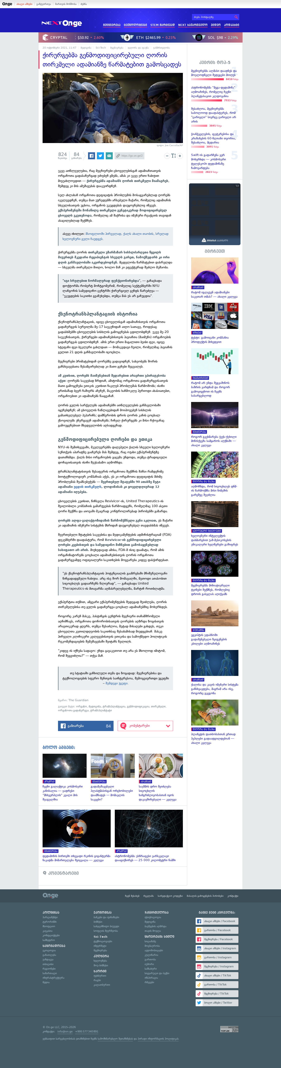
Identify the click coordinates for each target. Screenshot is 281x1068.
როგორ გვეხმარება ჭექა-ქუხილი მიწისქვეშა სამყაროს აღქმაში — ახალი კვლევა (214, 424)
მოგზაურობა (152, 945)
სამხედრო (49, 940)
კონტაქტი (233, 895)
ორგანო (81, 706)
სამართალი (50, 973)
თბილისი (48, 964)
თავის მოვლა (153, 930)
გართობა (150, 959)
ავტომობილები (154, 950)
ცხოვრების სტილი (159, 936)
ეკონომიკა (103, 912)
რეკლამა (148, 895)
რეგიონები (49, 968)
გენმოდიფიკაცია (138, 706)
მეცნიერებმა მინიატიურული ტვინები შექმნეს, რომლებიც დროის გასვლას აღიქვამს (214, 573)
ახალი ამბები (24, 4)
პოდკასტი (231, 25)
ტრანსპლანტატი (101, 710)
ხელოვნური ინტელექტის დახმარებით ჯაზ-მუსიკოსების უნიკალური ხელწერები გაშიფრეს (214, 524)
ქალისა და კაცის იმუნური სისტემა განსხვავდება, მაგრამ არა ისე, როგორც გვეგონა (214, 672)
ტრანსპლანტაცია (114, 706)
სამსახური (151, 968)
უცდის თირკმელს (87, 487)
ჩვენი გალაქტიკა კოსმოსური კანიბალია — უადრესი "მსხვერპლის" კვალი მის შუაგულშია (67, 778)
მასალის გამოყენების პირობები (205, 895)
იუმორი (149, 964)
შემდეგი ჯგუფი (117, 683)
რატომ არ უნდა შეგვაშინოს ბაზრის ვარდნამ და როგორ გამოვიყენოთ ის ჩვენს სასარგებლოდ (214, 373)
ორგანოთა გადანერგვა (73, 710)
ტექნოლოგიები (135, 25)
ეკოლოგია (49, 950)
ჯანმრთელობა (161, 47)
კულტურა (101, 956)
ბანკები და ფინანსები (106, 917)
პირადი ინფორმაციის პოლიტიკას (158, 1038)
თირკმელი (158, 706)
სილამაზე (150, 941)
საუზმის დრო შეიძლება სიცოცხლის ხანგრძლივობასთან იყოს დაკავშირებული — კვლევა (163, 778)
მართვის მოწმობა (66, 4)
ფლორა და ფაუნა (138, 47)
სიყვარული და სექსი (157, 973)
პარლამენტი (50, 917)
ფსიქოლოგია (153, 917)
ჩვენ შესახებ (132, 895)
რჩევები (149, 982)
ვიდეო (216, 25)
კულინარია (151, 954)
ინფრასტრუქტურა (53, 977)
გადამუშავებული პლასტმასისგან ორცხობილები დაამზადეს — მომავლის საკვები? (115, 778)
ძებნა (84, 4)
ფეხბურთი (100, 975)
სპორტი (100, 971)
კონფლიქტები (51, 935)
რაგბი (97, 980)
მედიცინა (86, 47)
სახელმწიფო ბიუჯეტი (106, 926)
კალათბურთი (102, 984)
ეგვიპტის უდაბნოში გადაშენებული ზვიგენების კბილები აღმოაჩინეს (214, 623)
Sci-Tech (101, 47)
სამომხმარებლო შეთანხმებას (115, 1038)
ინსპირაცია (151, 977)
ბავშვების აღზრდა (155, 926)
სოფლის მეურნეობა (106, 930)
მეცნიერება (112, 25)
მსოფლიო (49, 926)
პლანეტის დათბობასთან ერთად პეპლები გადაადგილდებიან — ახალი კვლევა (214, 722)
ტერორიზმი (50, 921)
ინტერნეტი (100, 945)
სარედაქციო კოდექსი (170, 895)
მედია (46, 982)
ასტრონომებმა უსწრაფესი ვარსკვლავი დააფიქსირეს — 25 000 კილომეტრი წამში (151, 836)
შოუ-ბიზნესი (101, 965)
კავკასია (47, 930)
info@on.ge (65, 1031)
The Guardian (78, 700)
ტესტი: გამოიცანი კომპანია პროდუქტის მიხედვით (214, 323)
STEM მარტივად (162, 25)
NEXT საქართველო (193, 25)
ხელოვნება (100, 960)
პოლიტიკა (51, 912)
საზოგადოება (54, 946)
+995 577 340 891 (86, 1031)
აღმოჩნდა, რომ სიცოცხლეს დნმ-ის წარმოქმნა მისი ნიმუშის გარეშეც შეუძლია (214, 474)
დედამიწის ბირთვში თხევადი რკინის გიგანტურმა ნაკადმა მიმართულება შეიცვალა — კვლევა (79, 836)
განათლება (49, 954)
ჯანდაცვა (48, 959)
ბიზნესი (98, 921)
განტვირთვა (43, 4)
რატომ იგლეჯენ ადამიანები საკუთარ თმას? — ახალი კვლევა (214, 278)
